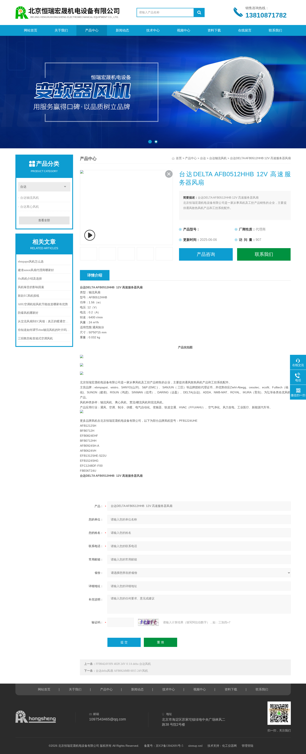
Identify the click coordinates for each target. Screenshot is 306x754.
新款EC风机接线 (28, 295)
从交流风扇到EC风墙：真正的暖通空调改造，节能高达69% (44, 321)
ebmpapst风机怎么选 (31, 261)
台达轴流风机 (29, 197)
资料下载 (214, 30)
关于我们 (61, 30)
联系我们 (275, 30)
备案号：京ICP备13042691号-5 (163, 745)
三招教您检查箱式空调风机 (35, 338)
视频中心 (183, 30)
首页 (179, 158)
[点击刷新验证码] (148, 622)
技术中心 (153, 30)
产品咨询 (206, 254)
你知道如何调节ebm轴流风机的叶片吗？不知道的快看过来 (44, 329)
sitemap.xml (195, 745)
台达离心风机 (29, 206)
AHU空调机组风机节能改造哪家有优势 (43, 304)
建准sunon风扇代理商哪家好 (36, 270)
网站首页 (30, 30)
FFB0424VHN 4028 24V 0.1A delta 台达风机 (123, 663)
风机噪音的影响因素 (31, 287)
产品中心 (91, 30)
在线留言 (244, 30)
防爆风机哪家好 (28, 312)
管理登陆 (247, 745)
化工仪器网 (229, 745)
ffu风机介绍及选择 (30, 278)
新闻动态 (122, 30)
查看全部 (44, 220)
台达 (23, 186)
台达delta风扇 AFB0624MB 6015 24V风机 (122, 670)
